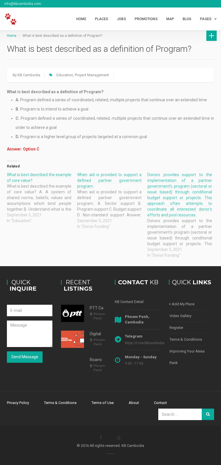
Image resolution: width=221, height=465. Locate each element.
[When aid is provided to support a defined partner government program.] (112, 200)
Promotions (146, 19)
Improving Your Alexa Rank (187, 357)
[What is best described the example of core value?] (42, 198)
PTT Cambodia (103, 308)
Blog (187, 19)
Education (64, 75)
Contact (160, 403)
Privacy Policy (18, 403)
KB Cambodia (29, 75)
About (134, 403)
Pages (206, 19)
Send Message (24, 357)
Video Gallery (180, 316)
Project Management (92, 75)
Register (176, 327)
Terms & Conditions (185, 339)
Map (170, 19)
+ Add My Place (182, 304)
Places (101, 19)
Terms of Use (103, 403)
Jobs (121, 19)
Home (81, 19)
